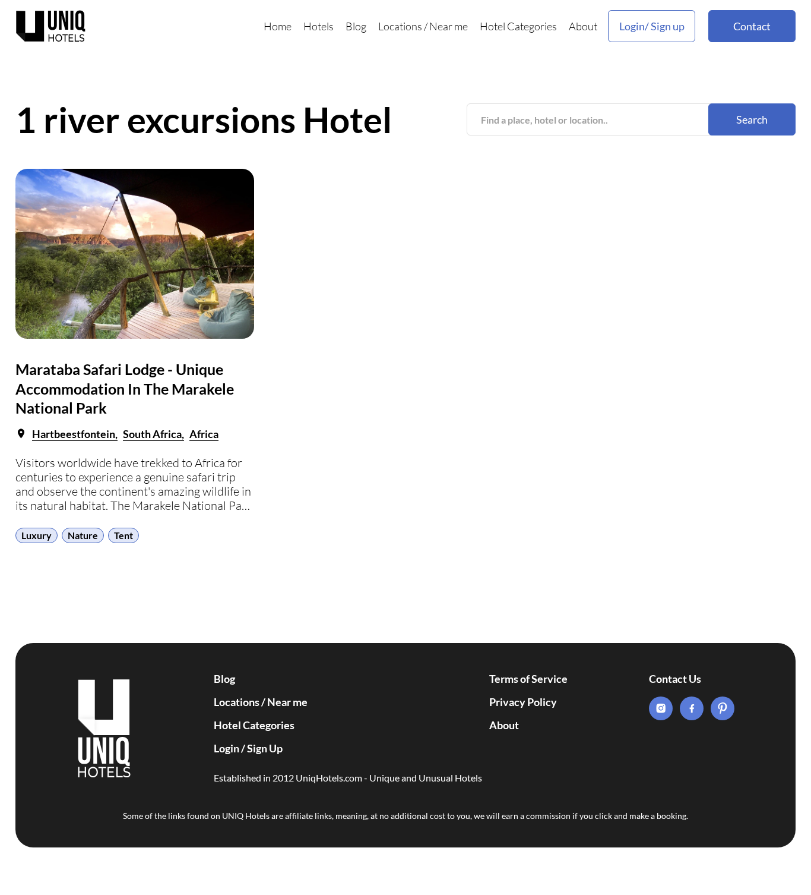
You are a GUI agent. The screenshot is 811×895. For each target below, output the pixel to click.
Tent (123, 535)
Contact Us (675, 678)
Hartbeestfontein (73, 433)
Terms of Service (528, 678)
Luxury (36, 535)
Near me (448, 26)
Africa (203, 433)
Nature (83, 535)
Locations (400, 26)
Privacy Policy (523, 701)
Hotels (318, 26)
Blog (356, 26)
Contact (752, 26)
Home (278, 26)
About (583, 26)
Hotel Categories (518, 26)
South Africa (152, 433)
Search (752, 119)
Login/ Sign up (652, 26)
